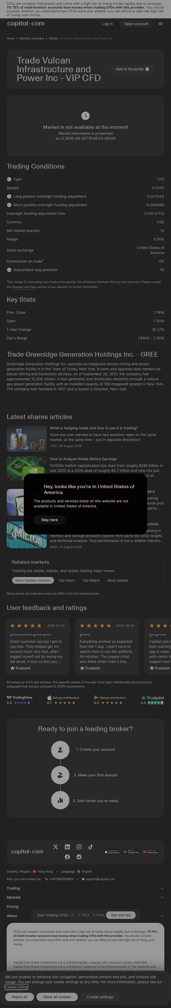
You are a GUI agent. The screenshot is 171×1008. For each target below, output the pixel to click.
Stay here (49, 520)
